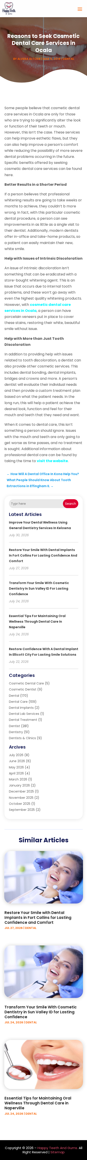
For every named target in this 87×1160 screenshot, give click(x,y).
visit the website (52, 460)
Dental (68, 59)
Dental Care (18, 701)
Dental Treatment (23, 720)
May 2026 (16, 767)
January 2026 (19, 785)
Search (70, 503)
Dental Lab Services (24, 713)
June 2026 (17, 761)
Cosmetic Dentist (22, 689)
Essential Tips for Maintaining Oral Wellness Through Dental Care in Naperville (37, 621)
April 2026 (16, 773)
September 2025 (22, 809)
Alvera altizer (29, 59)
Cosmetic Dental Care (26, 683)
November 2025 (21, 797)
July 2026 (16, 755)
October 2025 (19, 803)
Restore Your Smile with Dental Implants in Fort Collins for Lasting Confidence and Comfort (43, 555)
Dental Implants (21, 707)
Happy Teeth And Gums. (57, 1147)
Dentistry (16, 732)
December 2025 (21, 791)
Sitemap (57, 1152)
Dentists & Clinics (22, 738)
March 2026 (18, 779)
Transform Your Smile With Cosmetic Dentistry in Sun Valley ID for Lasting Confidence (39, 588)
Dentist (14, 726)
